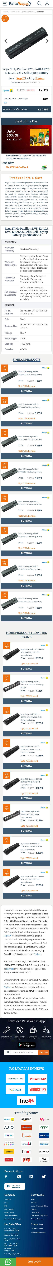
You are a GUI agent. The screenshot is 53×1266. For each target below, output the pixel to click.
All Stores (34, 1203)
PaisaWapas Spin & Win (12, 1254)
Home (33, 1199)
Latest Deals (35, 1212)
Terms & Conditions (11, 1215)
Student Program (37, 1219)
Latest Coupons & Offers (39, 1206)
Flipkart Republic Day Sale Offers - (11, 1244)
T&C (5, 103)
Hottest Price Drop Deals (39, 1215)
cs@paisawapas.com (38, 1232)
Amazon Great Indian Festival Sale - (11, 1234)
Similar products (26, 359)
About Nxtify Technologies (13, 1219)
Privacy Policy (9, 1212)
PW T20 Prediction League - (10, 1249)
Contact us (37, 1224)
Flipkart (39, 78)
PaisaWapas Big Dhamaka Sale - (11, 1229)
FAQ (5, 1206)
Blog (6, 1203)
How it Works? (9, 1209)
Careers (33, 1209)
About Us (7, 1199)
